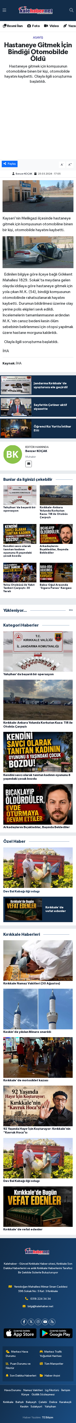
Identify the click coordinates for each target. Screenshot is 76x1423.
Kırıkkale (8, 1402)
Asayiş (38, 37)
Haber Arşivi (52, 1375)
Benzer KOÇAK (24, 174)
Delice (53, 1402)
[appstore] (20, 1334)
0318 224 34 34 (40, 1298)
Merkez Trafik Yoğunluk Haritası (51, 1353)
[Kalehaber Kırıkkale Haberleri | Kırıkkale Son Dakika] (37, 10)
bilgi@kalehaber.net (40, 1306)
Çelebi (43, 1402)
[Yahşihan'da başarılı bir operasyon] (19, 495)
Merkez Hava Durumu (17, 1353)
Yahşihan (50, 1406)
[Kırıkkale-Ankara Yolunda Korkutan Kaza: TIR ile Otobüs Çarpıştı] (56, 495)
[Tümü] (71, 610)
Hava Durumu (12, 1390)
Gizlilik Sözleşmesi (43, 1394)
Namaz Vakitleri (33, 1390)
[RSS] (52, 1322)
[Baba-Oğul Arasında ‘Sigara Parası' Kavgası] (56, 572)
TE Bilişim (47, 1417)
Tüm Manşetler (53, 1363)
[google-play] (56, 1334)
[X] (31, 1322)
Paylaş (12, 163)
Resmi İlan (14, 26)
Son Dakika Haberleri (23, 1375)
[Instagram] (38, 1322)
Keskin (24, 1406)
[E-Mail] (28, 464)
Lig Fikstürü (52, 1390)
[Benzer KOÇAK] (12, 454)
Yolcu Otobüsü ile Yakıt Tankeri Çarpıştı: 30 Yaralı (19, 588)
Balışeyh (31, 1402)
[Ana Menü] (4, 10)
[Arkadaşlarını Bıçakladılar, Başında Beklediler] (56, 533)
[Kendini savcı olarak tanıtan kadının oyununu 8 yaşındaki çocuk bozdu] (19, 533)
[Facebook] (24, 1322)
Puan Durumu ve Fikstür (18, 1365)
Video (54, 26)
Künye (25, 1394)
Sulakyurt (36, 1406)
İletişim (65, 1390)
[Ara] (71, 10)
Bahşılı (20, 1402)
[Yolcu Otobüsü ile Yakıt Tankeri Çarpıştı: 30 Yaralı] (19, 572)
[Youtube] (45, 1322)
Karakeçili (65, 1402)
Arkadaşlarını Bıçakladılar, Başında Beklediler (54, 549)
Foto (36, 26)
